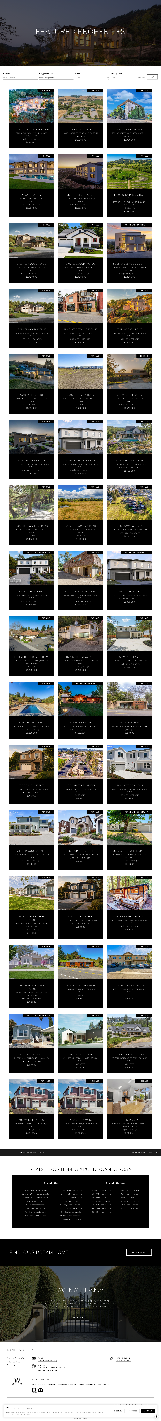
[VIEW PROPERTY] (32, 115)
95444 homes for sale (130, 1194)
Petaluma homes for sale (70, 1219)
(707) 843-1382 (123, 1361)
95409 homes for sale (101, 1212)
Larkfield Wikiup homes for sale (35, 1194)
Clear (152, 77)
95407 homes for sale (101, 1194)
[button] (144, 1152)
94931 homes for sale (130, 1190)
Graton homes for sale (35, 1208)
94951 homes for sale (130, 1205)
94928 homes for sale (101, 1208)
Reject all (118, 1411)
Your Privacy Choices (80, 1418)
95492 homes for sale (130, 1198)
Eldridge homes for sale (71, 1212)
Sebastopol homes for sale (35, 1201)
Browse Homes (139, 1252)
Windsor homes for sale (35, 1212)
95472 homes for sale (130, 1201)
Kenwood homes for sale (35, 1216)
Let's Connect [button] (80, 1318)
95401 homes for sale (101, 1201)
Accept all (148, 1411)
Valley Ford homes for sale (71, 1208)
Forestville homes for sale (71, 1190)
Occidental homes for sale (71, 1201)
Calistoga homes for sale (70, 1205)
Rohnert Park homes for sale (35, 1198)
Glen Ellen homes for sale (71, 1198)
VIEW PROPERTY (31, 117)
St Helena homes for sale (71, 1216)
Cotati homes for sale (35, 1205)
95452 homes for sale (130, 1208)
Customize (133, 1411)
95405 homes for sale (101, 1190)
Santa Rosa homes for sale (35, 1190)
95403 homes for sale (101, 1205)
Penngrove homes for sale (71, 1194)
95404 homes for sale (101, 1198)
